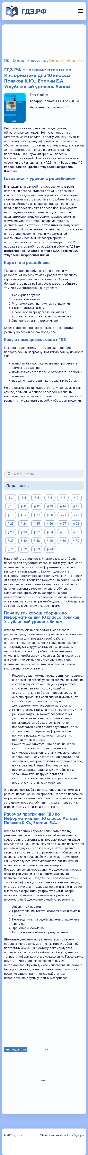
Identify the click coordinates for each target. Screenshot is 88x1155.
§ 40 (24, 540)
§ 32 (37, 532)
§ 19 (37, 515)
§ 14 (63, 506)
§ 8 (63, 497)
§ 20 (50, 515)
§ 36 (76, 532)
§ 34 (50, 532)
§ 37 (11, 540)
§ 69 (63, 540)
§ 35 (63, 532)
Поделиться (18, 1049)
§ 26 (50, 523)
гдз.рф (18, 1135)
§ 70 (76, 540)
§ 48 (37, 540)
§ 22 (76, 515)
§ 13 (50, 506)
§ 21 (63, 515)
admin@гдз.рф (74, 1135)
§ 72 (24, 549)
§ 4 (24, 497)
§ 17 (24, 515)
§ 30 (24, 532)
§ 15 (76, 506)
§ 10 (11, 506)
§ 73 (37, 549)
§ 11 (23, 506)
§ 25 (37, 523)
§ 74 (50, 549)
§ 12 (37, 506)
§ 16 (11, 515)
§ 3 (11, 497)
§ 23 (11, 523)
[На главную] (26, 16)
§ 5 (37, 497)
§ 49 (50, 540)
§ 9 (76, 497)
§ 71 (11, 549)
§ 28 (76, 523)
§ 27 (63, 523)
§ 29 (11, 532)
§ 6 (50, 497)
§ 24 (24, 523)
